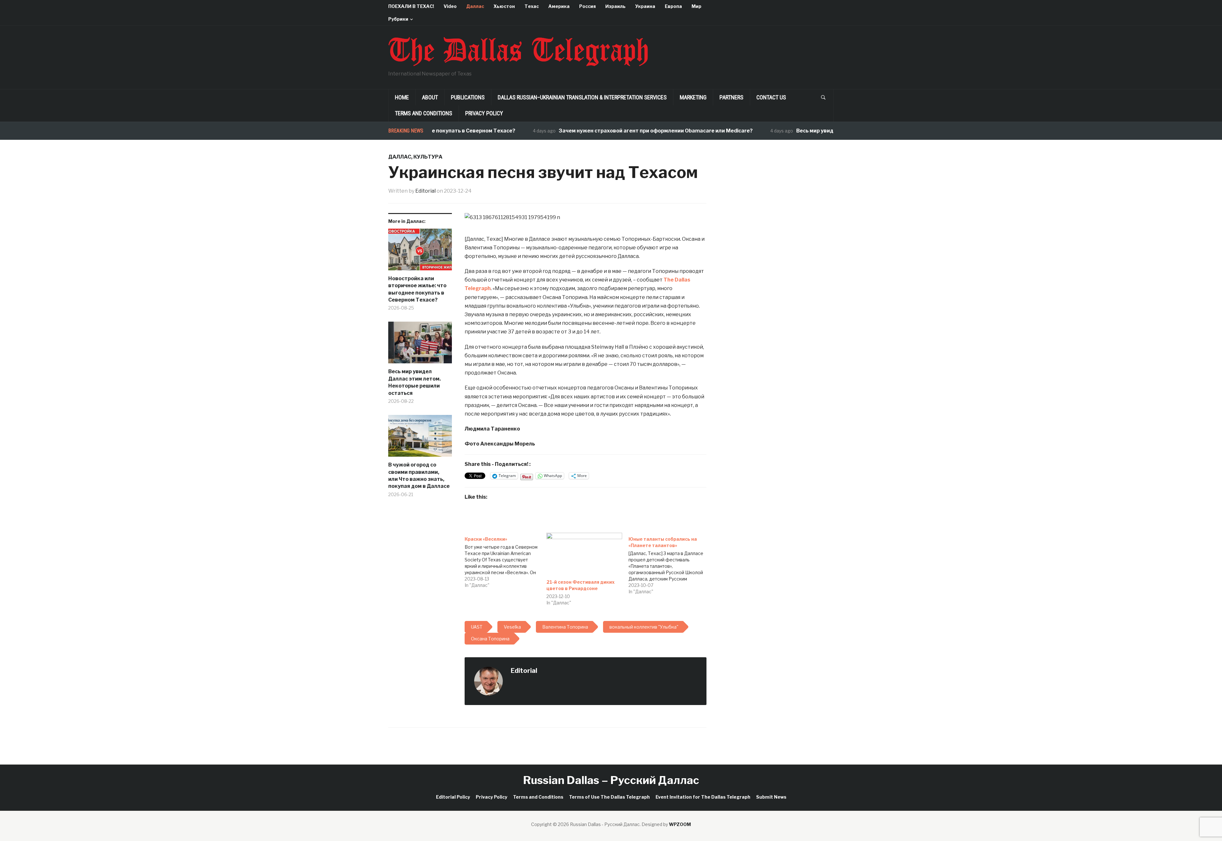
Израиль (615, 6)
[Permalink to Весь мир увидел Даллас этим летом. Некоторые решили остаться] (420, 345)
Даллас (475, 6)
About (430, 97)
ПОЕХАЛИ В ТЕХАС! (411, 6)
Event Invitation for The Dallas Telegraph (703, 797)
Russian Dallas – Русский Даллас (611, 780)
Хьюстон (504, 6)
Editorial (425, 191)
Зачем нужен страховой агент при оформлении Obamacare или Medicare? (631, 131)
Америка (559, 6)
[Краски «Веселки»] (505, 560)
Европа (673, 6)
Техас (531, 6)
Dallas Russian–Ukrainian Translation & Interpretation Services (582, 97)
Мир (696, 6)
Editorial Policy (453, 797)
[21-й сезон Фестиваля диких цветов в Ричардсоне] (584, 554)
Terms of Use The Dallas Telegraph (609, 797)
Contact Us (771, 97)
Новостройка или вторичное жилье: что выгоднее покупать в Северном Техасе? (417, 289)
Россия (587, 6)
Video (450, 6)
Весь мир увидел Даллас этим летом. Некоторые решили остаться (414, 382)
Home (402, 97)
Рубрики (398, 19)
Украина (645, 6)
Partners (731, 97)
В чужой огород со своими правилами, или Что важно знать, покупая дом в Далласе (419, 475)
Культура (427, 157)
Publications (468, 97)
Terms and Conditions (423, 113)
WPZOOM (680, 824)
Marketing (693, 97)
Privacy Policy (484, 113)
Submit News (771, 797)
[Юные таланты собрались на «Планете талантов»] (669, 564)
